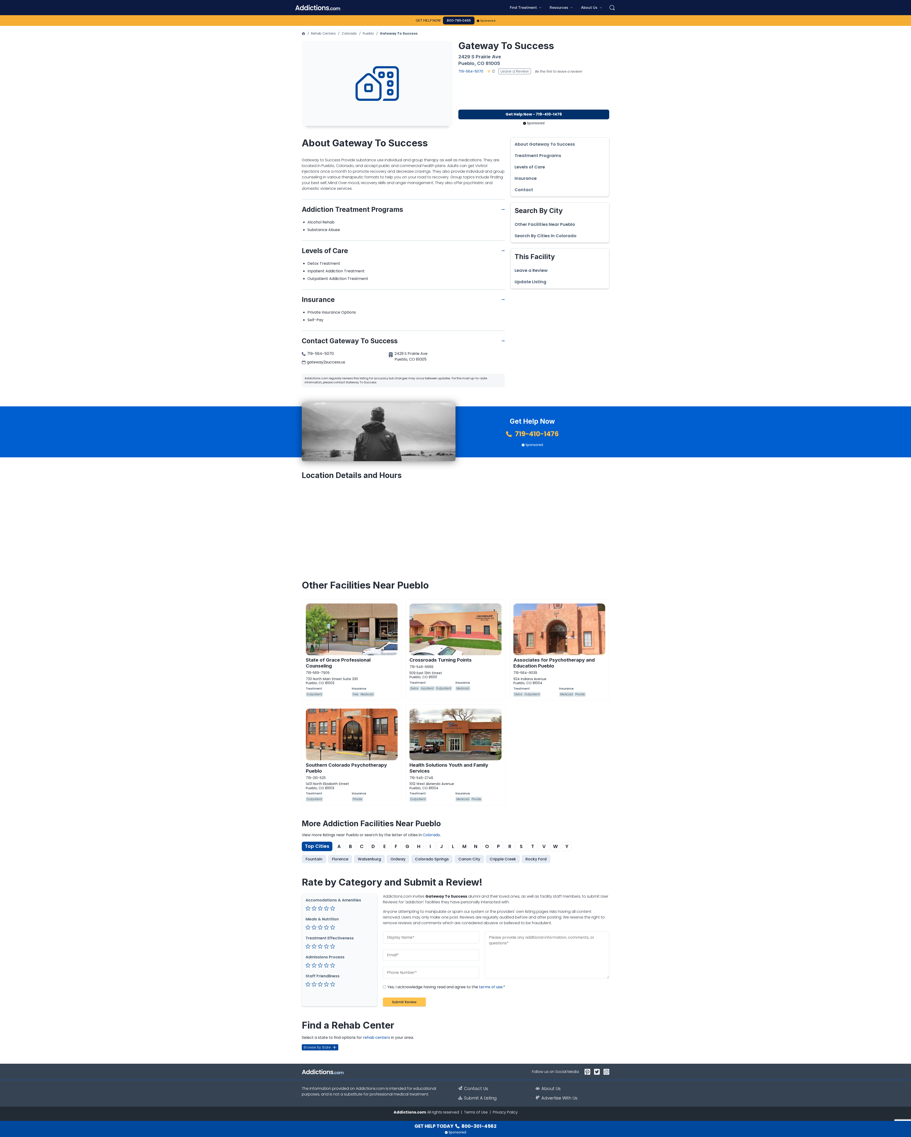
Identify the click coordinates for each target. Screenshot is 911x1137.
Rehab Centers (323, 33)
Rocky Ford (536, 859)
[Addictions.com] (303, 33)
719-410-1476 (536, 434)
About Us (551, 1088)
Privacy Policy (505, 1112)
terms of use (490, 987)
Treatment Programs (538, 155)
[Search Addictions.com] (612, 7)
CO (480, 63)
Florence (340, 859)
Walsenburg (369, 859)
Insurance (526, 178)
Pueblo (368, 33)
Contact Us (476, 1088)
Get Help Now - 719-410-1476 (534, 114)
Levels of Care (530, 167)
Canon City (469, 859)
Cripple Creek (503, 859)
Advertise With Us (559, 1098)
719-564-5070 (470, 71)
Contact (524, 190)
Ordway (397, 859)
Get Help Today (455, 1126)
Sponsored (488, 20)
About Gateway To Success (545, 144)
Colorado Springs (432, 859)
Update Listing (530, 282)
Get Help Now (428, 21)
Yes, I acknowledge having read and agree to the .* (445, 987)
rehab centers (376, 1037)
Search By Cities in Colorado (545, 236)
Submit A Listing (480, 1098)
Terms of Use (476, 1112)
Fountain (314, 859)
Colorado (349, 33)
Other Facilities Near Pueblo (545, 224)
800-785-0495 (459, 21)
